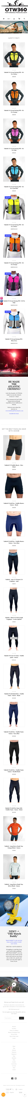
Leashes (14, 1062)
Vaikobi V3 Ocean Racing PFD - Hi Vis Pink (14, 301)
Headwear (14, 1052)
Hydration (14, 1058)
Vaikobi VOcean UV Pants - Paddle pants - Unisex (14, 656)
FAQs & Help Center (14, 1036)
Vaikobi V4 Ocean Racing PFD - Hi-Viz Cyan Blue (14, 187)
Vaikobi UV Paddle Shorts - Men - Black (14, 466)
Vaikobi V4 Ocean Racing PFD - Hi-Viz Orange (14, 111)
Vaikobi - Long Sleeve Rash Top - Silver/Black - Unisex (14, 885)
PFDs (14, 1060)
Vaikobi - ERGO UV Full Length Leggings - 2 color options (14, 618)
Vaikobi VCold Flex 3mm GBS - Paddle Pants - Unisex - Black (14, 809)
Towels (14, 1069)
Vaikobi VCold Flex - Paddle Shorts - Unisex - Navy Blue (14, 542)
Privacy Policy (14, 1034)
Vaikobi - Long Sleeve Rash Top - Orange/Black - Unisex (14, 847)
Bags (14, 1056)
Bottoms (14, 1050)
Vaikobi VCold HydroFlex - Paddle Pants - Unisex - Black (14, 694)
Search (14, 1038)
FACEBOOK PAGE (14, 413)
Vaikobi (14, 70)
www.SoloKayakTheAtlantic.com (14, 411)
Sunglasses (14, 1054)
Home (14, 1046)
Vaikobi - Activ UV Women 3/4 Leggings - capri (14, 580)
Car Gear (14, 1065)
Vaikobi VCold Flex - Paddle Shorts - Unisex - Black (14, 504)
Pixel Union (13, 1085)
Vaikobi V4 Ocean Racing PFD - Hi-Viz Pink (14, 149)
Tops (14, 1048)
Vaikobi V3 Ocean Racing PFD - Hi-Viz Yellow (14, 225)
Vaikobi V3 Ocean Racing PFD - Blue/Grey (14, 340)
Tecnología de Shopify (20, 1085)
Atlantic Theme (6, 1085)
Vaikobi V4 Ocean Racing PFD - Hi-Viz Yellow (14, 73)
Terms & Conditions (14, 1030)
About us (14, 1026)
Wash (14, 1067)
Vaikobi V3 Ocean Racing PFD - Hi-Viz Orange (14, 263)
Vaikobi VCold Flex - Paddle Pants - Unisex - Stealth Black (14, 770)
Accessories (14, 1064)
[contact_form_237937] (3, 1094)
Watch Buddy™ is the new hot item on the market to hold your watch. (14, 942)
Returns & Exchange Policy (14, 1032)
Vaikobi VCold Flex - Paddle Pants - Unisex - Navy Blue (14, 732)
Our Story (14, 1028)
